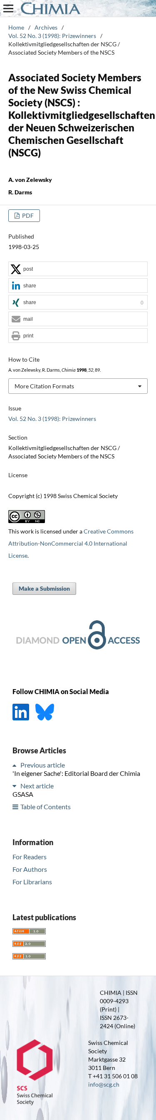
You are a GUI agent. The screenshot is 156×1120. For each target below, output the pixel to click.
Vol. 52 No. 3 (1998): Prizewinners (52, 35)
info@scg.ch (103, 1084)
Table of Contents (45, 806)
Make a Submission (44, 588)
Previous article (42, 765)
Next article (37, 786)
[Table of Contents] (15, 806)
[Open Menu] (8, 8)
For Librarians (32, 882)
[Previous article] (15, 765)
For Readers (29, 857)
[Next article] (15, 786)
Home (16, 27)
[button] (78, 269)
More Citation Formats (44, 386)
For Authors (29, 869)
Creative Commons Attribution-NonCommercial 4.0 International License (71, 543)
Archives (46, 27)
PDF (27, 215)
